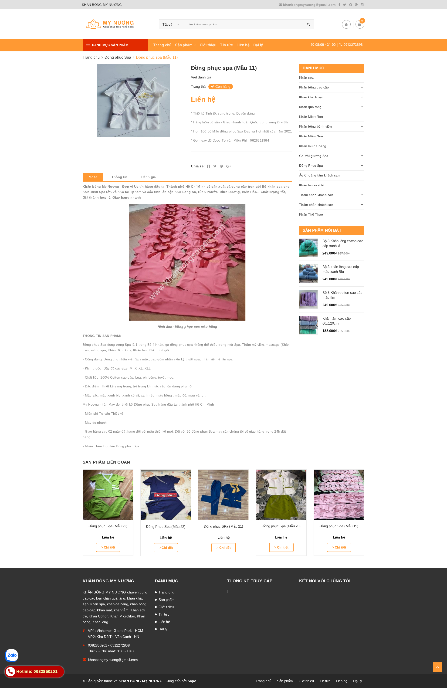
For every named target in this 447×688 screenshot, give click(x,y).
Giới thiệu (208, 45)
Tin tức (226, 45)
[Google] (350, 5)
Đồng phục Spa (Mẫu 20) (281, 526)
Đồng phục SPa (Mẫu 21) (223, 526)
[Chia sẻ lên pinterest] (222, 166)
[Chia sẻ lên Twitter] (215, 166)
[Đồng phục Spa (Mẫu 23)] (108, 495)
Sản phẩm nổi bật (322, 230)
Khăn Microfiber (311, 117)
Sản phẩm (184, 45)
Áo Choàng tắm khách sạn (319, 175)
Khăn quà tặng (310, 107)
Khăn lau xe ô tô (311, 185)
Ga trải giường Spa (313, 156)
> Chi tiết (108, 547)
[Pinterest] (356, 5)
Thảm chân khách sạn (316, 195)
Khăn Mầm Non (311, 136)
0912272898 (353, 45)
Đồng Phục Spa (311, 165)
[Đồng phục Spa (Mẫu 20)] (281, 495)
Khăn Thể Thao (311, 214)
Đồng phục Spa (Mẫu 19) (338, 526)
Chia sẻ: (198, 166)
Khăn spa (306, 77)
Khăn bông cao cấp (314, 87)
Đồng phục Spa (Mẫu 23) (107, 526)
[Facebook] (339, 5)
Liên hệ (243, 45)
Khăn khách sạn (311, 97)
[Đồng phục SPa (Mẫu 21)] (223, 495)
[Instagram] (362, 5)
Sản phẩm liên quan (106, 462)
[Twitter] (344, 5)
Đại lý (258, 45)
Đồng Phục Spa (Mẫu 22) (165, 527)
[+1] (228, 166)
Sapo (192, 681)
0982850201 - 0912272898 (109, 645)
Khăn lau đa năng (312, 146)
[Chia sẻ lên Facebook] (209, 166)
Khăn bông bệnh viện (315, 126)
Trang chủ (162, 45)
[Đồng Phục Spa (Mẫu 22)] (166, 495)
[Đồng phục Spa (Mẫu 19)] (339, 495)
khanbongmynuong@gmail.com (309, 5)
